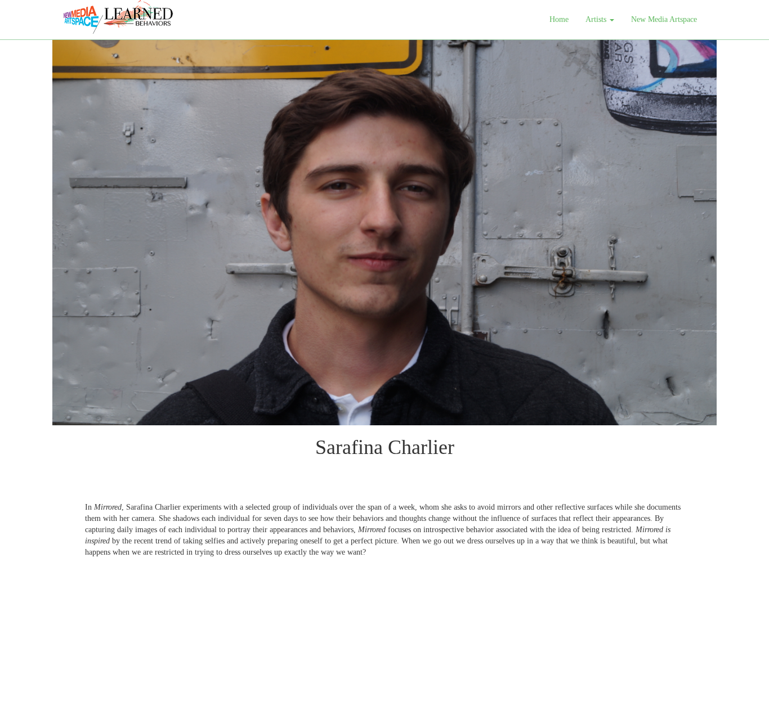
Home (559, 19)
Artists (597, 19)
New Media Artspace (664, 19)
